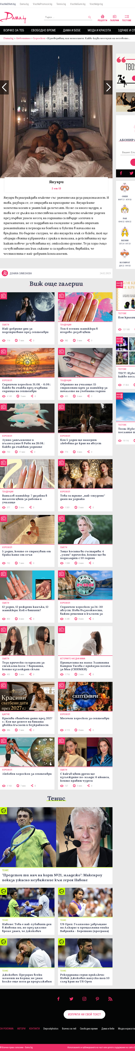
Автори (21, 1028)
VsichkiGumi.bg (77, 4)
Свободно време (43, 30)
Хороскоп (39, 38)
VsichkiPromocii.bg (42, 4)
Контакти (34, 1028)
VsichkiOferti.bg (8, 4)
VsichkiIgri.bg (96, 4)
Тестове (126, 20)
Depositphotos (50, 1028)
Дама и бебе (72, 30)
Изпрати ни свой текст (84, 1014)
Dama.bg (24, 4)
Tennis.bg (61, 4)
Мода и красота (99, 30)
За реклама (7, 1028)
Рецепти (102, 20)
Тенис (56, 798)
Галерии (114, 20)
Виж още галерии (56, 284)
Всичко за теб (14, 30)
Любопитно (23, 38)
